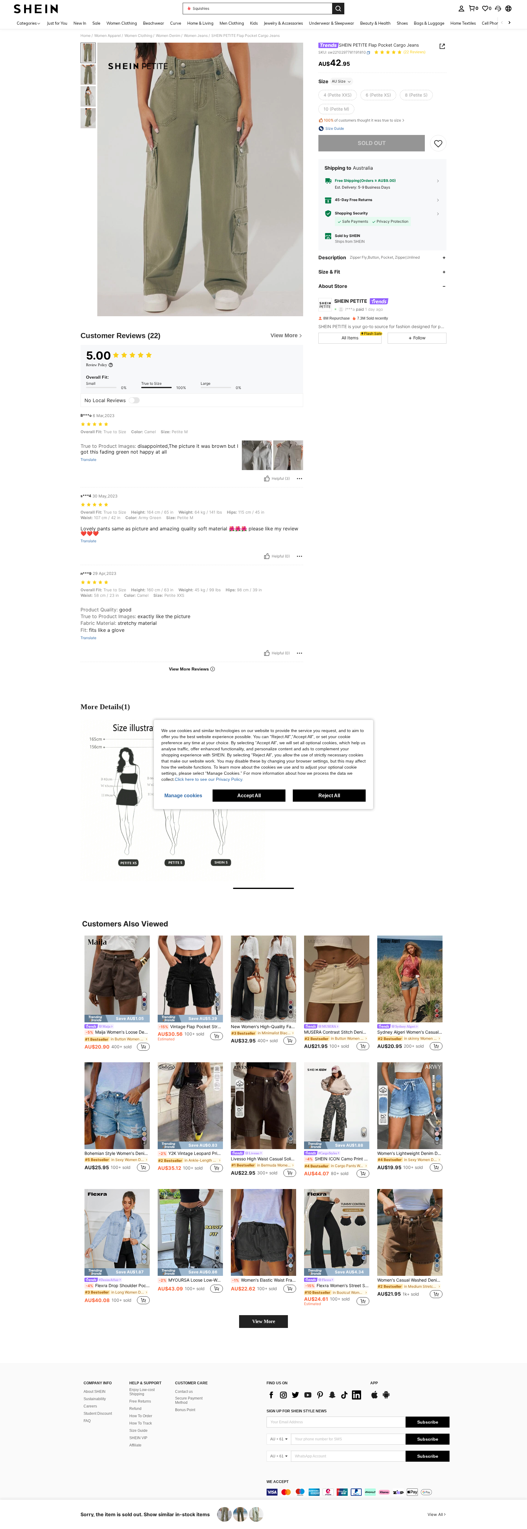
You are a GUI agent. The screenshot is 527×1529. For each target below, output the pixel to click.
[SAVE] (438, 143)
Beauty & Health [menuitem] (375, 23)
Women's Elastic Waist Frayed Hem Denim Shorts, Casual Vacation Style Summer (264, 1280)
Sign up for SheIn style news (297, 1411)
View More (263, 1321)
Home (86, 36)
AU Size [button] (339, 81)
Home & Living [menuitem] (200, 23)
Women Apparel (107, 36)
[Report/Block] (299, 478)
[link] (473, 8)
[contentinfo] (358, 1492)
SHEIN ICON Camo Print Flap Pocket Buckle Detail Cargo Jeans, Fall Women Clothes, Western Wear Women (337, 1158)
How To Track (140, 1423)
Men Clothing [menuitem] (232, 23)
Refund (135, 1409)
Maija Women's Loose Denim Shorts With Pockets (118, 1032)
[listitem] (117, 994)
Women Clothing (138, 36)
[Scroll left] (502, 23)
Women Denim (168, 36)
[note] (117, 1018)
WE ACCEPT (278, 1482)
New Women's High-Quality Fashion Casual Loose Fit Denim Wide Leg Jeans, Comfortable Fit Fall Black (263, 1026)
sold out (372, 143)
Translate (88, 460)
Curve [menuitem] (175, 23)
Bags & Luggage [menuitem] (429, 23)
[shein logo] (36, 8)
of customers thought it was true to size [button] (362, 120)
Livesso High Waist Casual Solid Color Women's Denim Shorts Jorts (263, 1158)
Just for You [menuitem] (57, 23)
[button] (498, 8)
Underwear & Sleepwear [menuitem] (331, 23)
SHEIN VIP (138, 1438)
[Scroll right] (509, 23)
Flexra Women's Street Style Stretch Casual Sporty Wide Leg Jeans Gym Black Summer (337, 1285)
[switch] (134, 400)
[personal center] (461, 8)
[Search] (338, 8)
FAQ (87, 1421)
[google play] (386, 1398)
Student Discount (98, 1413)
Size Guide (138, 1430)
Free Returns (140, 1401)
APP (374, 1383)
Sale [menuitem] (96, 23)
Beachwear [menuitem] (153, 23)
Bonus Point (185, 1410)
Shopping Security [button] (351, 213)
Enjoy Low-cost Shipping (142, 1392)
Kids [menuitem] (254, 23)
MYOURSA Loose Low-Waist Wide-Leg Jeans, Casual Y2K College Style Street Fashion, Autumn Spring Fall (191, 1280)
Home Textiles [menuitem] (463, 23)
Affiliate (135, 1445)
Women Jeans (196, 36)
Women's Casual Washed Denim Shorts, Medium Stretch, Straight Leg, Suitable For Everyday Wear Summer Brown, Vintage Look (410, 1280)
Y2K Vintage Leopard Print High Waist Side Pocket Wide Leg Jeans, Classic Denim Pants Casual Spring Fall (191, 1153)
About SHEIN (95, 1391)
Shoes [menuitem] (402, 23)
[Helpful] (267, 478)
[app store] (374, 1398)
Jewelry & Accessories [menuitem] (283, 23)
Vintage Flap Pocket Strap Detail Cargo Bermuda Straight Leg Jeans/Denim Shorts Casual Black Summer (191, 1026)
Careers (90, 1406)
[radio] (337, 95)
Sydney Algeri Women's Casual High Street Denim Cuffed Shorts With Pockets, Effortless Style (410, 1032)
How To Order (140, 1416)
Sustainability (95, 1399)
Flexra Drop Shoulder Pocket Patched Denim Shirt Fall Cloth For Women (118, 1285)
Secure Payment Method (189, 1400)
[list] (315, 1395)
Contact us (184, 1391)
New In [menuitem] (79, 23)
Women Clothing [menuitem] (121, 23)
